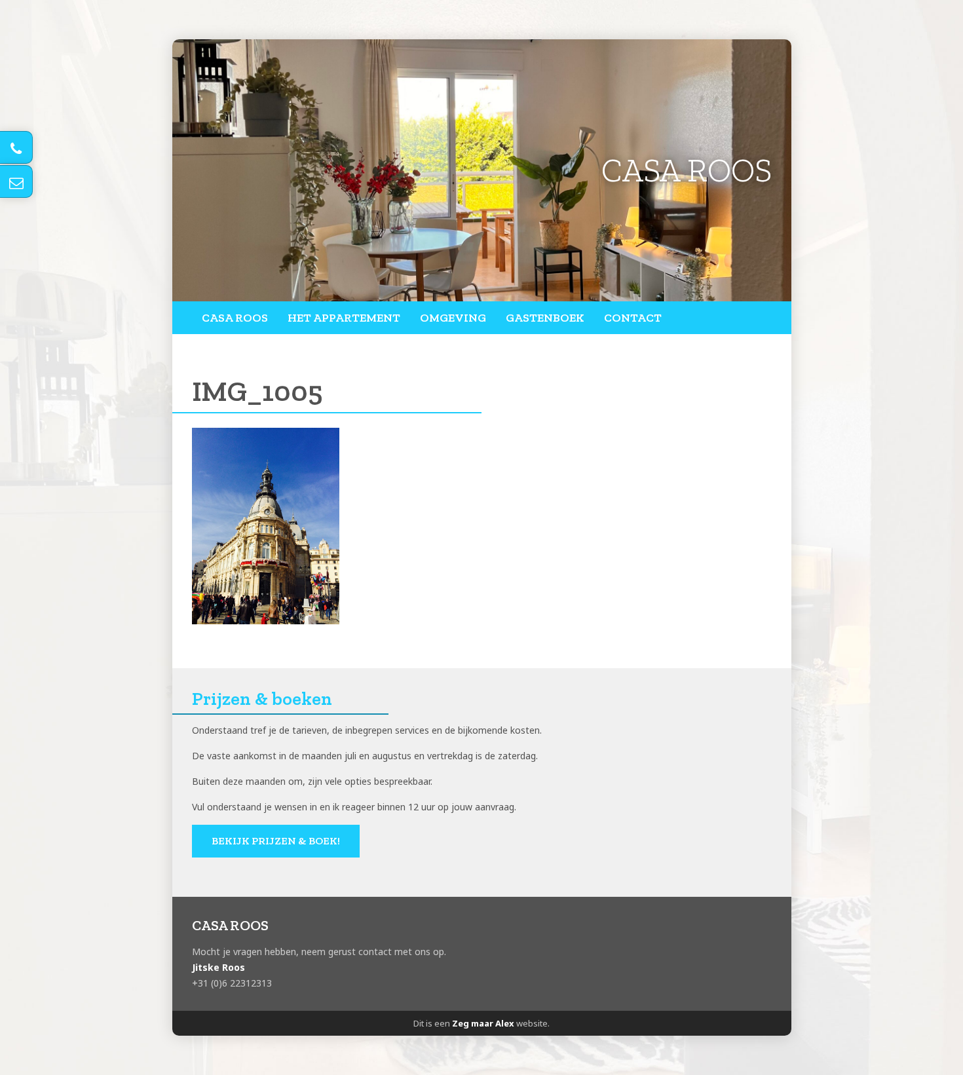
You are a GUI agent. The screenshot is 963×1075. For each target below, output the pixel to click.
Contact (633, 318)
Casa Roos (235, 318)
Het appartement (344, 318)
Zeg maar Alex (483, 1023)
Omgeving (453, 318)
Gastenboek (545, 318)
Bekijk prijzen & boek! (276, 841)
